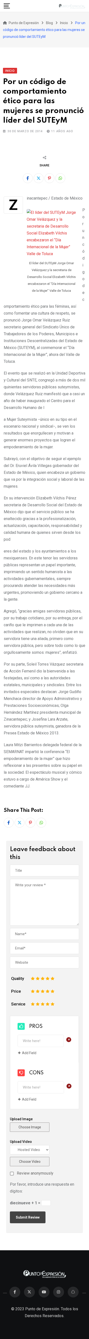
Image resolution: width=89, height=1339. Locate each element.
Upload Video (21, 1142)
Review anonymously (35, 1173)
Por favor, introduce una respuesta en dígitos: (42, 1187)
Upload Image (21, 1119)
